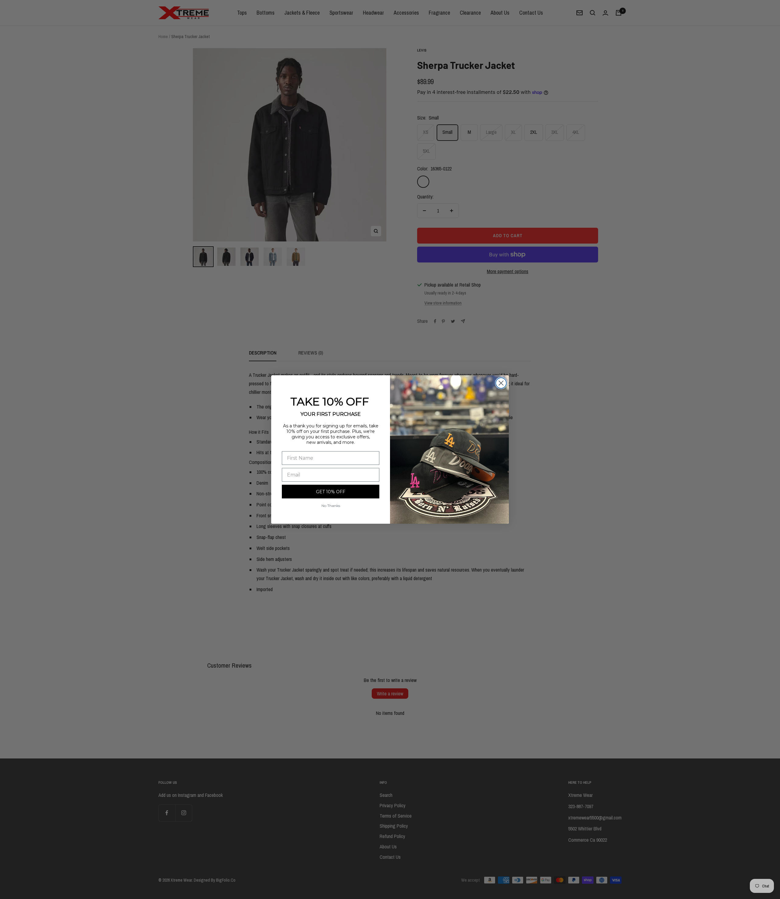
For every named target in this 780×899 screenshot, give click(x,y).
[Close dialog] (501, 383)
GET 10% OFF (330, 491)
